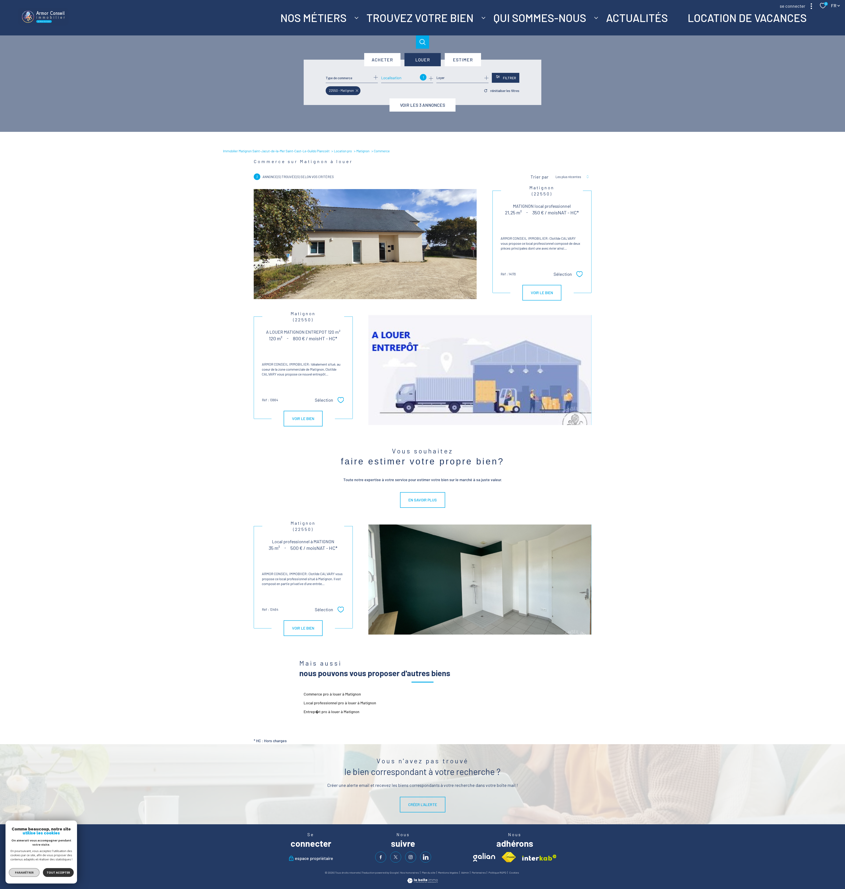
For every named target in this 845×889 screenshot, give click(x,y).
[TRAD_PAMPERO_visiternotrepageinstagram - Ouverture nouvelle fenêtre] (410, 857)
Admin (465, 872)
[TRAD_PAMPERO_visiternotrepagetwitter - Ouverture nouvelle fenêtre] (395, 857)
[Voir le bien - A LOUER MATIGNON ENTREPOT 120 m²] (479, 370)
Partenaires (479, 872)
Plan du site (428, 872)
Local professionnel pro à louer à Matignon (340, 702)
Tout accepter (58, 872)
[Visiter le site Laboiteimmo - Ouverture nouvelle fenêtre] (422, 881)
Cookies (514, 872)
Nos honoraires (409, 872)
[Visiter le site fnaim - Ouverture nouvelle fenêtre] (508, 857)
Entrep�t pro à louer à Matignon (331, 711)
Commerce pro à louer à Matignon (332, 694)
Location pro (343, 151)
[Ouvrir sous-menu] (356, 18)
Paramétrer (24, 872)
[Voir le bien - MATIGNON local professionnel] (365, 244)
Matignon (362, 151)
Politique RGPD (497, 872)
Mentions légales (448, 872)
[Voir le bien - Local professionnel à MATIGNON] (479, 580)
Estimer (463, 59)
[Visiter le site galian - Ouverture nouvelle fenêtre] (484, 857)
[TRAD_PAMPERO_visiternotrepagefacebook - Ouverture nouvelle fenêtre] (380, 857)
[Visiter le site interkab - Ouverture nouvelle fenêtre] (539, 858)
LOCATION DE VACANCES (746, 18)
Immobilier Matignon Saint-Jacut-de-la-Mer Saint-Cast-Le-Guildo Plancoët (276, 151)
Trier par (540, 176)
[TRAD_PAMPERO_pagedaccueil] (43, 24)
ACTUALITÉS (637, 18)
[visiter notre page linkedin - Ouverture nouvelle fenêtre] (425, 857)
